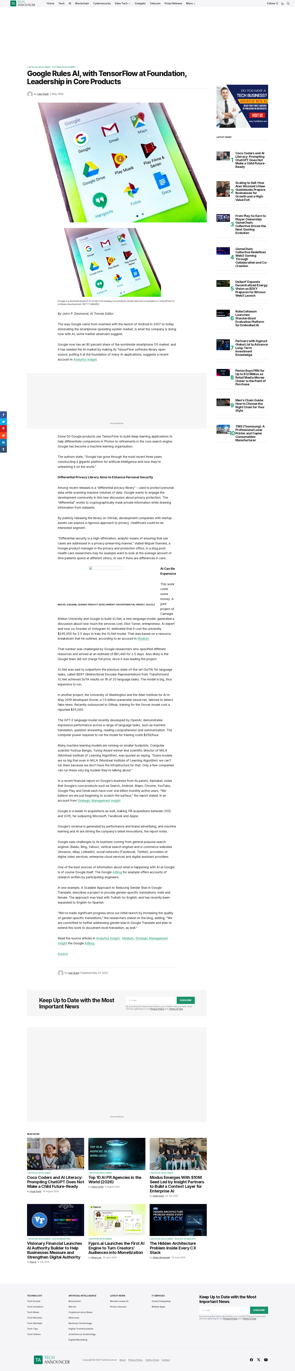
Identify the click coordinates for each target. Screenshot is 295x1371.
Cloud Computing (161, 1301)
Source (63, 954)
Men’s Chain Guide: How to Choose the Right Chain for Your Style (250, 405)
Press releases (118, 1306)
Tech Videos (34, 1334)
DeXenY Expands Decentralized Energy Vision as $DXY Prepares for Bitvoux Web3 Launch (251, 288)
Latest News (117, 1295)
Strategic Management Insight (99, 800)
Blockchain (75, 1301)
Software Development (64, 67)
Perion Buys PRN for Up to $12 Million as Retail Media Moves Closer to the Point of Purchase (250, 377)
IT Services (158, 1295)
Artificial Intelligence (39, 67)
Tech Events (33, 1301)
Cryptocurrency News (80, 1312)
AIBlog (117, 872)
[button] (282, 3)
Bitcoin (72, 1306)
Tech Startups (34, 1323)
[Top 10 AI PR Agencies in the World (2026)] (117, 1154)
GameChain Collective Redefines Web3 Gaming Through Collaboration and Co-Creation (251, 257)
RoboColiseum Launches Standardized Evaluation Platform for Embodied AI (249, 318)
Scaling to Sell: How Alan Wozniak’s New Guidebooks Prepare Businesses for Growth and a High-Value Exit (250, 191)
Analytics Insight (85, 359)
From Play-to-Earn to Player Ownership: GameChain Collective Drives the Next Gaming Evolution (250, 224)
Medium (128, 938)
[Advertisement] (147, 32)
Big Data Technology (185, 1239)
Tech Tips (32, 1328)
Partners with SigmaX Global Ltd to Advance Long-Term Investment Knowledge (251, 347)
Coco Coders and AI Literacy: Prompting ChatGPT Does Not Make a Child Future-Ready (250, 160)
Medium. (143, 638)
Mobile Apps (158, 1306)
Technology (34, 1295)
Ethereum (74, 1317)
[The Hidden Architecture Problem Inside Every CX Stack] (178, 1220)
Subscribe (186, 1000)
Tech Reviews (34, 1317)
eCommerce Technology (82, 1334)
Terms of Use (176, 1009)
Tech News (33, 1312)
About (123, 1360)
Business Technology (80, 1323)
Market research (119, 1301)
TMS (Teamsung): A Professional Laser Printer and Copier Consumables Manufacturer (250, 433)
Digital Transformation (81, 1328)
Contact (166, 1360)
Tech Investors (35, 1306)
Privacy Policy (157, 1009)
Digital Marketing (61, 1239)
